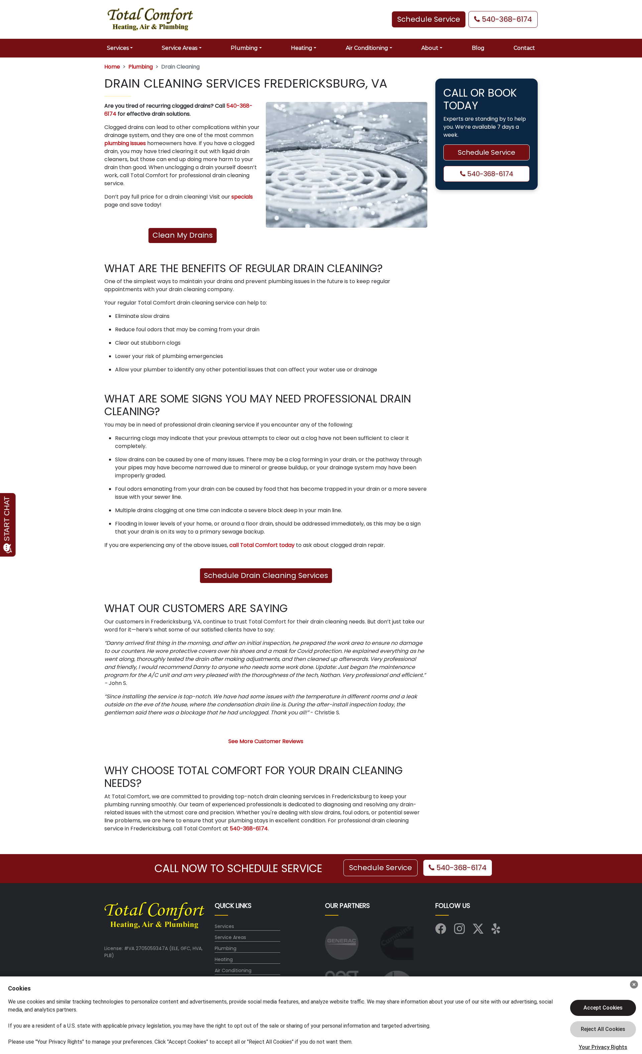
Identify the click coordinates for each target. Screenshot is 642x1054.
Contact (524, 48)
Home (112, 67)
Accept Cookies (603, 1008)
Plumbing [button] (244, 48)
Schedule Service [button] (428, 19)
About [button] (429, 48)
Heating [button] (301, 48)
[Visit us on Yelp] (497, 931)
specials (242, 197)
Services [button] (118, 48)
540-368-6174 (506, 19)
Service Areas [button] (179, 48)
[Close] (634, 984)
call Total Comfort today (262, 545)
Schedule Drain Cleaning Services (266, 575)
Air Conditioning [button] (367, 48)
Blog (478, 48)
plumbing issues (125, 143)
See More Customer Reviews (265, 741)
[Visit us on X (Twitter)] (478, 931)
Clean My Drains (182, 235)
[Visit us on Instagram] (459, 931)
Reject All (603, 1029)
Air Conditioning (233, 970)
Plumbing (140, 67)
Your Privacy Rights (603, 1047)
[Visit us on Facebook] (440, 931)
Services (224, 926)
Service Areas (230, 937)
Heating (224, 959)
